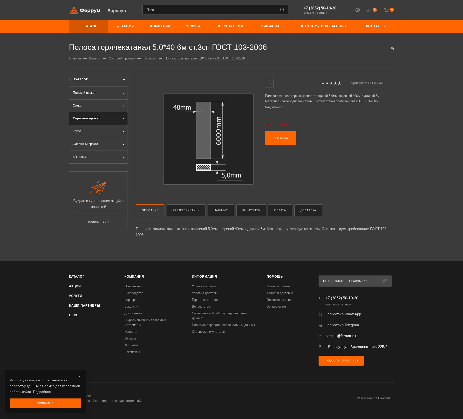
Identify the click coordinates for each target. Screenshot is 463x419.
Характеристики (186, 210)
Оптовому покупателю (208, 331)
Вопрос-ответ (201, 306)
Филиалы (131, 345)
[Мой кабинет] (357, 11)
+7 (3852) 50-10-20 (320, 8)
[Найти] (282, 10)
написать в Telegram (342, 325)
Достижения (133, 313)
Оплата (280, 210)
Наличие (221, 210)
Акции (75, 286)
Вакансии (131, 306)
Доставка (308, 210)
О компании (133, 286)
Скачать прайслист (342, 360)
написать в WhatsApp (343, 314)
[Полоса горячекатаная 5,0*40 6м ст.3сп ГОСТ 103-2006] (208, 139)
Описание (150, 210)
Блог (73, 315)
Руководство (133, 293)
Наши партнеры (84, 305)
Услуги (75, 296)
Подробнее (42, 392)
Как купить (251, 210)
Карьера (130, 300)
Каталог (76, 276)
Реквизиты (132, 352)
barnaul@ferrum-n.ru (342, 336)
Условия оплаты (204, 286)
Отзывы (130, 338)
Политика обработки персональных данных (223, 325)
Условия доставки (205, 293)
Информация (204, 276)
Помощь (275, 276)
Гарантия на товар (205, 300)
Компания (134, 276)
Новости (130, 331)
